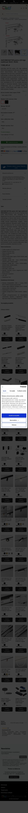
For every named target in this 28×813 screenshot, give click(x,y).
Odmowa (14, 424)
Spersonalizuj (13, 420)
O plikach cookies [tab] (21, 390)
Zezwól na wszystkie (14, 415)
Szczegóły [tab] (12, 390)
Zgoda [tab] (4, 390)
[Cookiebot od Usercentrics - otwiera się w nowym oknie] (20, 387)
